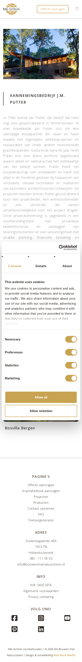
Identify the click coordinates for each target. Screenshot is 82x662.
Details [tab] (41, 266)
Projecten (41, 497)
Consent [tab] (14, 266)
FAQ (41, 514)
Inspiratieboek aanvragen (41, 491)
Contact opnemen (41, 508)
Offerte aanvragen (41, 485)
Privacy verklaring (41, 597)
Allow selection (41, 411)
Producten (41, 503)
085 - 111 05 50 (41, 558)
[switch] (71, 352)
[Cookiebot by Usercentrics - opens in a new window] (59, 247)
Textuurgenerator (41, 520)
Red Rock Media (64, 655)
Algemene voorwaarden (41, 591)
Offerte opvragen (53, 9)
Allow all (41, 397)
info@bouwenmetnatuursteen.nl (41, 564)
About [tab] (67, 266)
